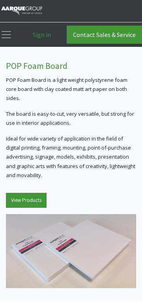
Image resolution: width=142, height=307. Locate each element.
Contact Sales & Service (104, 35)
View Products (26, 200)
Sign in (42, 35)
